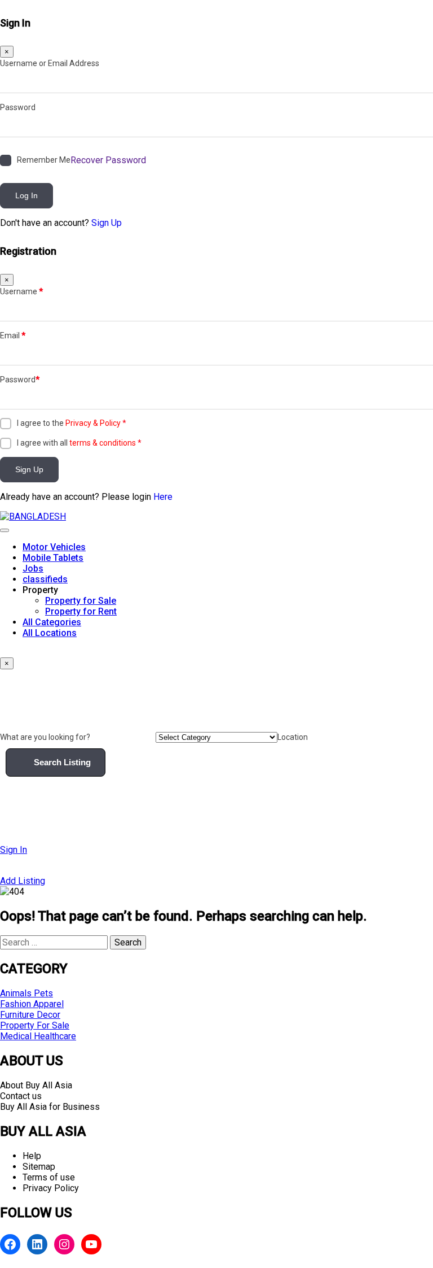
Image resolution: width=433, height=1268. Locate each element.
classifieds (45, 579)
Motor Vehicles (54, 547)
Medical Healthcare (38, 1036)
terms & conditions (102, 442)
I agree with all (79, 442)
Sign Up (106, 222)
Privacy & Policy (93, 423)
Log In (26, 195)
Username (21, 291)
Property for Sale (80, 600)
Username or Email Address (49, 63)
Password (18, 107)
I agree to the (71, 423)
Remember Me (43, 159)
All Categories (52, 622)
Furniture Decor (30, 1014)
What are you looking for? (45, 737)
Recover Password (108, 160)
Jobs (33, 568)
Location (292, 737)
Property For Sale (34, 1025)
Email (12, 335)
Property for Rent (81, 611)
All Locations (50, 633)
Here (163, 496)
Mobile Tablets (53, 557)
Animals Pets (26, 993)
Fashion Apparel (32, 1004)
